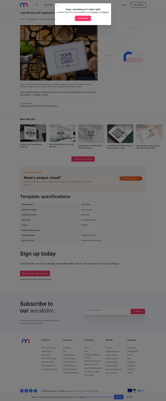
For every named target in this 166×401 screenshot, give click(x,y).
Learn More (83, 18)
